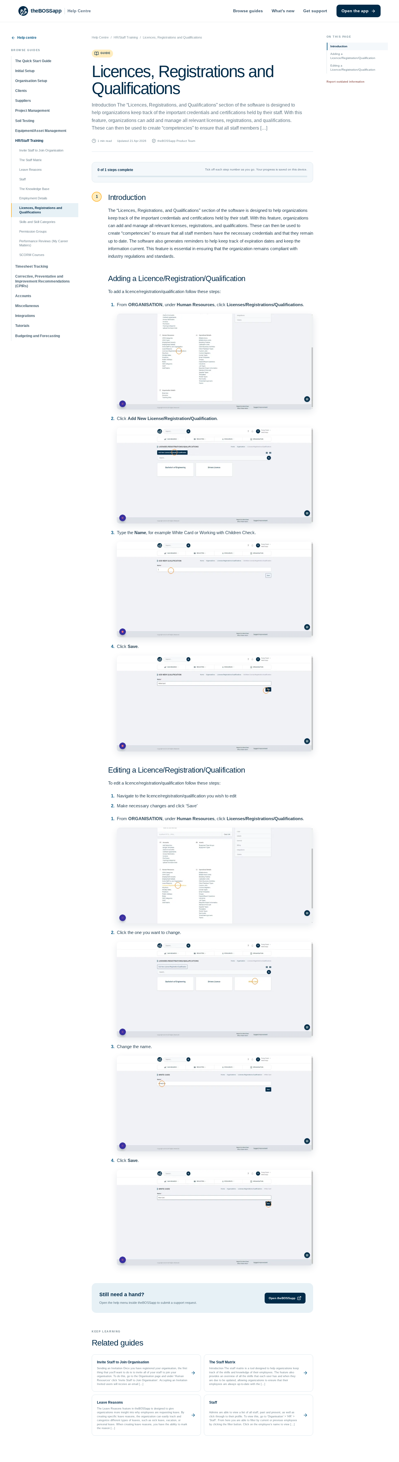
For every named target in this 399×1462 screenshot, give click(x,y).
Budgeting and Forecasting (37, 336)
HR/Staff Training (29, 141)
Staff (22, 179)
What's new (283, 10)
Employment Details (33, 198)
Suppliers (23, 101)
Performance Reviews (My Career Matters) (43, 243)
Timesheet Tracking (31, 266)
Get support (315, 10)
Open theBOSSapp (282, 1298)
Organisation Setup (31, 81)
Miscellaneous (27, 306)
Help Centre (100, 37)
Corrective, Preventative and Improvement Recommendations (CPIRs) (42, 281)
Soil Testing (24, 121)
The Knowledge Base (34, 189)
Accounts (23, 296)
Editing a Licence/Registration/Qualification (352, 67)
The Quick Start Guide (33, 61)
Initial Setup (24, 71)
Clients (21, 91)
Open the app (355, 10)
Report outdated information (346, 81)
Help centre (27, 38)
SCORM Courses (31, 255)
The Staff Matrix (30, 160)
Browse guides (248, 10)
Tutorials (22, 326)
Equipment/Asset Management (40, 131)
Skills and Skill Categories (37, 222)
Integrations (25, 316)
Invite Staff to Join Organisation (41, 150)
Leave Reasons (30, 169)
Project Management (32, 111)
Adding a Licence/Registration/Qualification (352, 56)
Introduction (338, 46)
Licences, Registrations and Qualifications (40, 210)
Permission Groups (33, 231)
